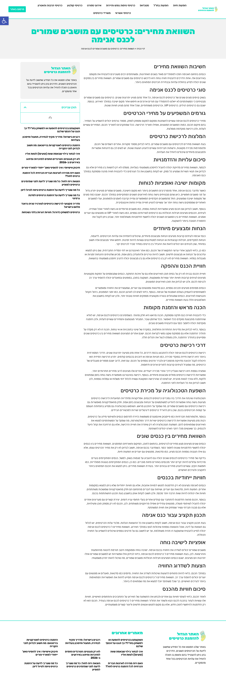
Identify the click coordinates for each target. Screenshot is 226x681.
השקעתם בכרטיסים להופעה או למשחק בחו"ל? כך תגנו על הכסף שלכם (124, 643)
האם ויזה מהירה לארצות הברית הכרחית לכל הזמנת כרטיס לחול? (124, 665)
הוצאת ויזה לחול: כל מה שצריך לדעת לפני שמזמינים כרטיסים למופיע (83, 666)
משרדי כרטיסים (102, 13)
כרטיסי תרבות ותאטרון (50, 5)
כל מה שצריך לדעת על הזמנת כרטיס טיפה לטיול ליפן (50, 189)
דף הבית (141, 48)
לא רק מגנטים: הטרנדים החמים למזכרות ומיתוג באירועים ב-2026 (82, 654)
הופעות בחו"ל (161, 5)
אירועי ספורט (94, 5)
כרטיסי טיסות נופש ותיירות (120, 5)
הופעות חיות (179, 5)
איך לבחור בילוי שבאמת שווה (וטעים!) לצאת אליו (52, 153)
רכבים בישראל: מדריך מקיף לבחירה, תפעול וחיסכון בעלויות (82, 641)
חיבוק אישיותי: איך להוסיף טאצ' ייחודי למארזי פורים (51, 167)
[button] (4, 21)
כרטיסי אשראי (123, 13)
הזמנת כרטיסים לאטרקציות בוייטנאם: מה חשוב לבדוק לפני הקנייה (40, 643)
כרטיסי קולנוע (74, 5)
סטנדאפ (144, 5)
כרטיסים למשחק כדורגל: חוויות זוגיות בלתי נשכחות (51, 212)
